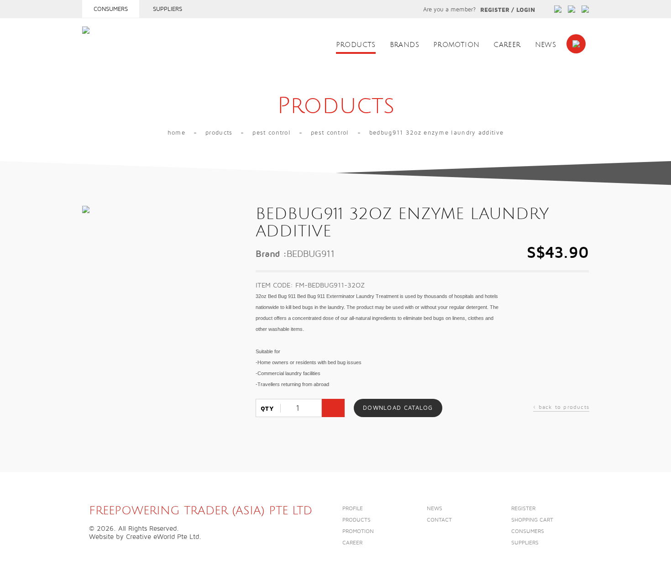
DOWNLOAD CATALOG (398, 408)
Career (506, 45)
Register (494, 10)
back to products (561, 408)
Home (176, 133)
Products (356, 45)
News (545, 45)
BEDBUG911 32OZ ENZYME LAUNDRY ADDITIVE (436, 133)
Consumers (111, 9)
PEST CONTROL (330, 133)
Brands (404, 45)
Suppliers (167, 9)
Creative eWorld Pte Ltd (162, 536)
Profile (352, 509)
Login (525, 10)
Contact (439, 520)
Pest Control (271, 133)
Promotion (456, 45)
